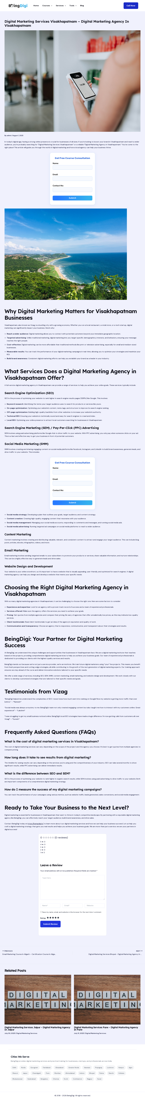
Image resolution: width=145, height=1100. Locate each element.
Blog (82, 5)
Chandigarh (36, 1073)
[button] (131, 5)
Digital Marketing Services (26, 1033)
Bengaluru (44, 1079)
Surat (99, 1079)
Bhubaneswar (18, 1079)
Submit (72, 198)
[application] (51, 5)
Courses (46, 5)
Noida (23, 1068)
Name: (56, 163)
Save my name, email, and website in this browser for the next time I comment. (72, 912)
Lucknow (110, 1068)
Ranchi (111, 1073)
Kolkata (121, 1073)
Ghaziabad (59, 1068)
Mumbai (57, 1073)
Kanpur (121, 1068)
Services (60, 5)
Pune (48, 1073)
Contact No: (58, 186)
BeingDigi (70, 1095)
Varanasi (87, 1068)
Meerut (15, 1073)
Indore (82, 1073)
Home (36, 5)
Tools (71, 5)
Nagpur (89, 1079)
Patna (101, 1073)
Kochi (66, 1079)
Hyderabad (32, 1079)
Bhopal (91, 1073)
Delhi (14, 1068)
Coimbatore (77, 1079)
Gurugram (34, 1068)
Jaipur (25, 1073)
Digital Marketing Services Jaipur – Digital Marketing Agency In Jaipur (37, 1028)
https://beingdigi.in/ (36, 823)
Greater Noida (73, 1068)
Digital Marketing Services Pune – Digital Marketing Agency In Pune (106, 1028)
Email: (55, 174)
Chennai (56, 1079)
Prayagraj (98, 1068)
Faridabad (46, 1068)
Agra (130, 1068)
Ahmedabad (70, 1073)
